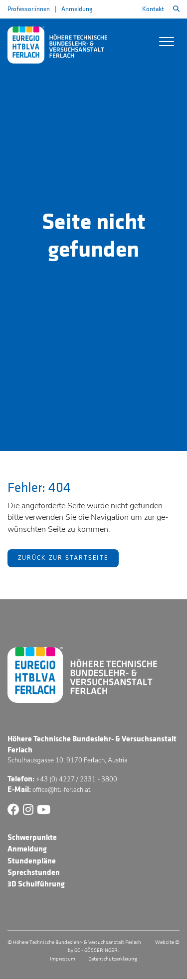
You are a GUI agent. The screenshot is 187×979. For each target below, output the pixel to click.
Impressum (62, 958)
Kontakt (153, 9)
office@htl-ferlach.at (61, 789)
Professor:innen (28, 9)
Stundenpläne (31, 861)
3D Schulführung (36, 884)
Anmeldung (76, 9)
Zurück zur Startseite (63, 558)
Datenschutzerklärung (112, 958)
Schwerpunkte (32, 837)
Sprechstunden (33, 872)
